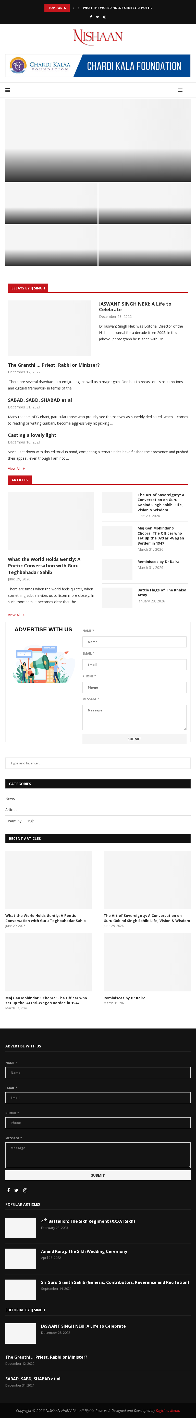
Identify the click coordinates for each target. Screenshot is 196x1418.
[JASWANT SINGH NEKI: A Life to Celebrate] (49, 328)
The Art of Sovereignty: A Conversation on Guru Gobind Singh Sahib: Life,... (50, 214)
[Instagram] (104, 17)
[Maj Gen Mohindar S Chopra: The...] (145, 203)
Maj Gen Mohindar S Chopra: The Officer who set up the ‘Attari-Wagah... (145, 214)
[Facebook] (91, 17)
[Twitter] (97, 17)
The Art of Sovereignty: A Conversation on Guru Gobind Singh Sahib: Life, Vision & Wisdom (161, 502)
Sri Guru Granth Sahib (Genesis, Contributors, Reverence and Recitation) (115, 1282)
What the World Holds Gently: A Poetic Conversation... (132, 8)
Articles (16, 159)
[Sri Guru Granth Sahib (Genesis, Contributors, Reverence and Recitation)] (20, 1290)
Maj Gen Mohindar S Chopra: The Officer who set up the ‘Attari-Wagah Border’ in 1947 (161, 536)
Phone (89, 676)
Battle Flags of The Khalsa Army (136, 259)
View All (14, 468)
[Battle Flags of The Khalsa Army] (145, 245)
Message (90, 699)
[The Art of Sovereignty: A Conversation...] (51, 203)
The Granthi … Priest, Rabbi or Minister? (54, 365)
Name (88, 631)
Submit (134, 739)
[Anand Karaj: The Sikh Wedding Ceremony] (20, 1259)
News (10, 798)
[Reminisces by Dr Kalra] (51, 245)
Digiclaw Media (168, 1410)
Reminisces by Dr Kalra (33, 259)
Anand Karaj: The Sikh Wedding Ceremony (84, 1251)
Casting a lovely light (32, 435)
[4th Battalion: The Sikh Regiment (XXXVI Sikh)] (20, 1228)
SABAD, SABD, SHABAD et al (40, 400)
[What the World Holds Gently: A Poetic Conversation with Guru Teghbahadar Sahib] (51, 521)
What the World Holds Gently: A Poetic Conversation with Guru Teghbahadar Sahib (91, 170)
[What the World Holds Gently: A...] (98, 140)
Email (88, 653)
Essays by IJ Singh (19, 820)
